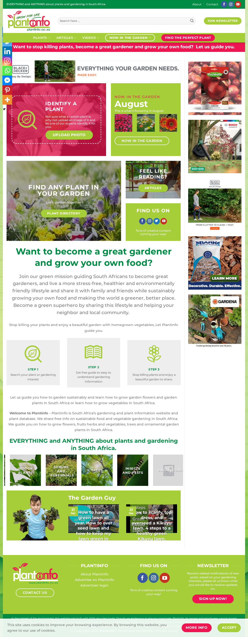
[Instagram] (7, 61)
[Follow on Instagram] (231, 4)
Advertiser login (94, 585)
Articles (64, 38)
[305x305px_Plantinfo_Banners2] (194, 146)
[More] (7, 100)
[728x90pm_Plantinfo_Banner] (151, 71)
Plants (40, 38)
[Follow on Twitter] (156, 221)
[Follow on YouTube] (238, 4)
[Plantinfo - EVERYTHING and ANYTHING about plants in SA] (28, 21)
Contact (212, 4)
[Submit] (192, 21)
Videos (89, 38)
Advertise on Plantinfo (94, 580)
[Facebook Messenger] (7, 80)
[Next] (172, 127)
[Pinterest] (7, 90)
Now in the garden (128, 38)
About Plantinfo (94, 574)
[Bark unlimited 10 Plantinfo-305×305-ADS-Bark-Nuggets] (202, 263)
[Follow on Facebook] (224, 4)
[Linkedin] (7, 51)
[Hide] (4, 109)
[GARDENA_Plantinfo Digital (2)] (206, 321)
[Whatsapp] (7, 70)
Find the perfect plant (188, 38)
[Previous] (119, 127)
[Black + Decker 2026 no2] (194, 204)
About (197, 4)
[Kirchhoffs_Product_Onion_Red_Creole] (192, 88)
